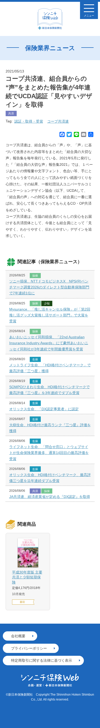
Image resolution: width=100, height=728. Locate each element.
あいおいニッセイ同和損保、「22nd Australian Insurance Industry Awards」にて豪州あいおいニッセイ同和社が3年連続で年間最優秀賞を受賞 (48, 343)
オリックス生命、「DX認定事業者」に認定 (44, 409)
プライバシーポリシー (29, 648)
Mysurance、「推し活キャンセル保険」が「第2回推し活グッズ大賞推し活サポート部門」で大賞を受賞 (49, 315)
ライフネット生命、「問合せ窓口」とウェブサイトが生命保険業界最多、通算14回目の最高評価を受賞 (49, 453)
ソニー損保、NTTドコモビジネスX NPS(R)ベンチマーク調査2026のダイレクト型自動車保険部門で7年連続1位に (49, 287)
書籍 (22, 601)
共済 (11, 113)
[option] (28, 571)
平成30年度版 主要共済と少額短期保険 (27, 577)
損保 (35, 275)
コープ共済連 (58, 121)
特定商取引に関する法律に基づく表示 (41, 660)
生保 (35, 359)
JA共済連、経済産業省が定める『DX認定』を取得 (49, 497)
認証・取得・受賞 (28, 121)
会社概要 (18, 636)
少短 (47, 303)
